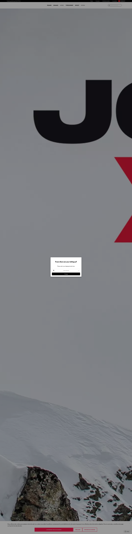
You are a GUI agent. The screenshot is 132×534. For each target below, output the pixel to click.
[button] (66, 270)
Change (66, 274)
